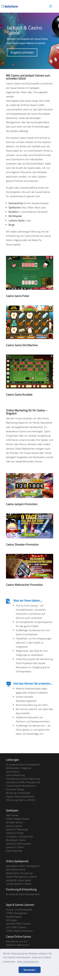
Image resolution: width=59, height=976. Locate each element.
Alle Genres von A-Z (17, 941)
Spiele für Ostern (15, 847)
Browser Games (14, 822)
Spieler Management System (21, 876)
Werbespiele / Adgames (18, 768)
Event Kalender (14, 851)
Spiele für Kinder (15, 833)
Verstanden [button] (29, 970)
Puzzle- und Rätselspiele (19, 909)
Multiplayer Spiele (15, 840)
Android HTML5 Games (18, 923)
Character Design (15, 789)
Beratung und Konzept (18, 793)
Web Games (12, 815)
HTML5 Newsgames (16, 913)
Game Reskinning (15, 775)
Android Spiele (13, 917)
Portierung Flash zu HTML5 (20, 800)
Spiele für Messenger (17, 829)
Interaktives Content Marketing (23, 779)
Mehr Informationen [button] (28, 961)
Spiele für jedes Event (17, 945)
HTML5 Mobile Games (17, 819)
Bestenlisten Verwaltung (19, 873)
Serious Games (14, 826)
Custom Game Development (21, 786)
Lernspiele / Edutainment (19, 836)
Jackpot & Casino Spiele (18, 880)
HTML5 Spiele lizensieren (19, 931)
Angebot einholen (22, 52)
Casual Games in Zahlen (19, 884)
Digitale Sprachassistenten (20, 796)
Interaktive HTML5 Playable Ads (23, 782)
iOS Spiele (11, 920)
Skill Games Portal (15, 869)
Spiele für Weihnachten (18, 844)
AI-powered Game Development (23, 764)
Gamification (13, 771)
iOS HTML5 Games (16, 927)
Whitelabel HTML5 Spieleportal (22, 866)
